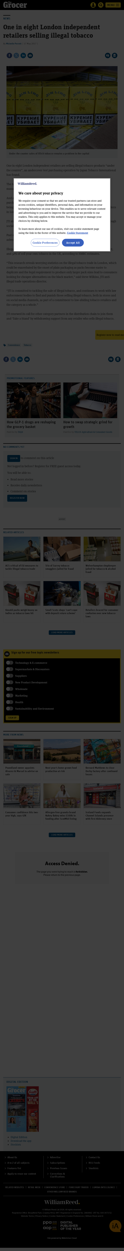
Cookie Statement (77, 233)
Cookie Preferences (45, 242)
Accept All (73, 242)
